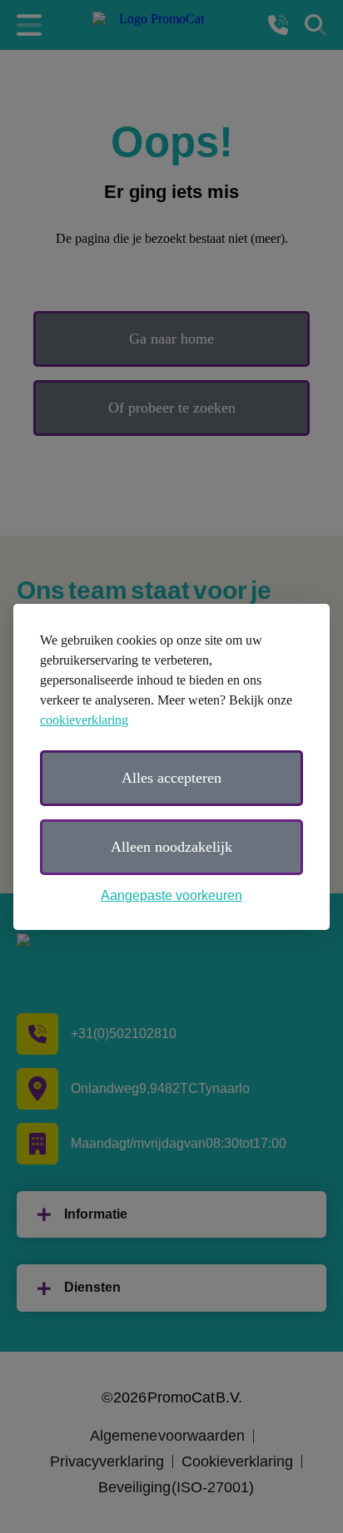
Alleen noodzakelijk (171, 846)
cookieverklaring (84, 720)
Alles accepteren (171, 777)
